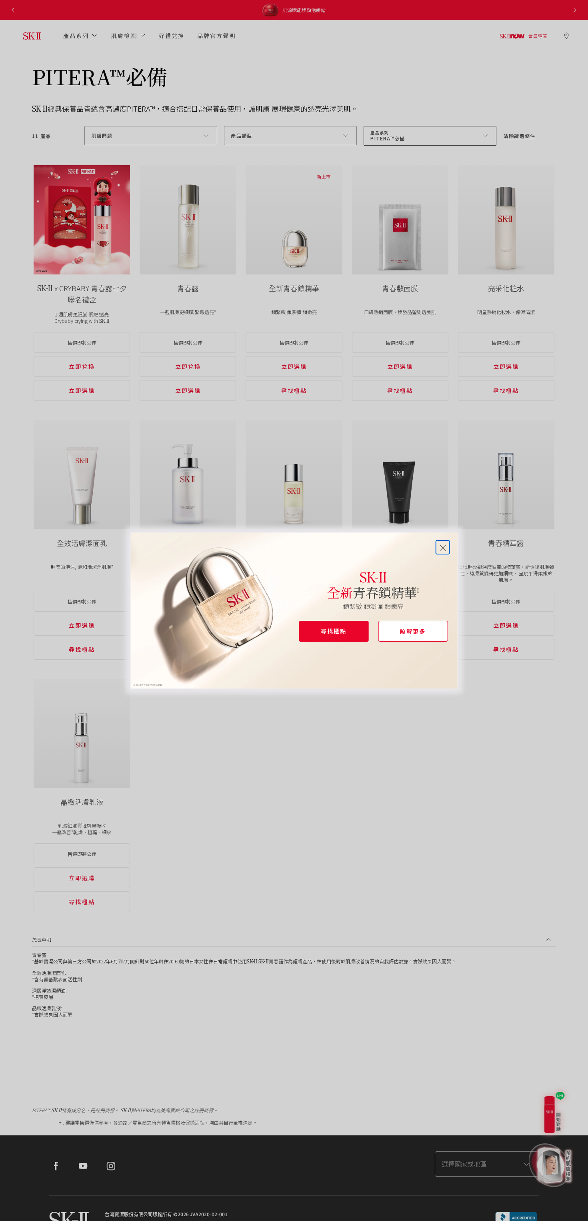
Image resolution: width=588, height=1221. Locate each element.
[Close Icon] (442, 547)
